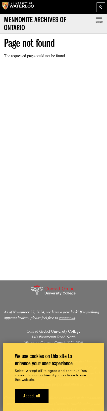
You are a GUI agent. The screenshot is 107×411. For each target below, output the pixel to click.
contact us (67, 317)
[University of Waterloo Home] (18, 7)
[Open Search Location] (101, 7)
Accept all (31, 395)
